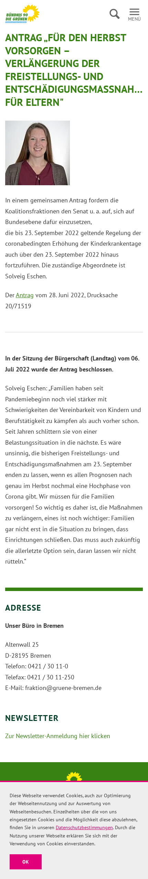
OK (25, 862)
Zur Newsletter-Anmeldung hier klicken (57, 736)
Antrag (25, 295)
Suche (114, 13)
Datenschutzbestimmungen (84, 827)
